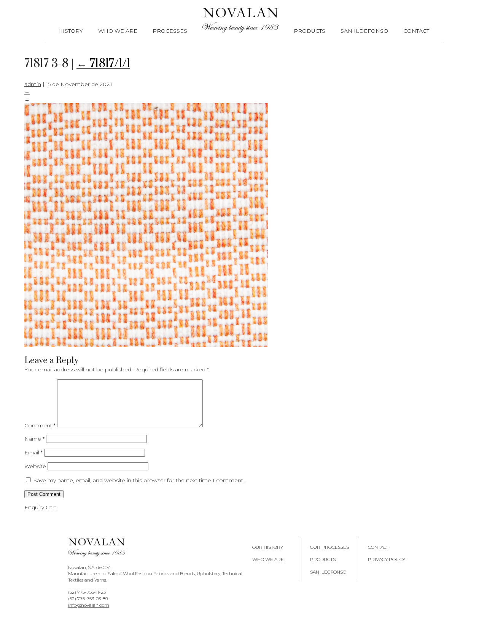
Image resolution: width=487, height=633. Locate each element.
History (70, 30)
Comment (40, 425)
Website (35, 466)
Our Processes (329, 547)
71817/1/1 (103, 63)
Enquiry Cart (40, 507)
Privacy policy (386, 559)
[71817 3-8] (146, 345)
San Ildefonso (364, 30)
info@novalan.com (88, 605)
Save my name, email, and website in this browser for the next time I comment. (138, 480)
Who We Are (117, 30)
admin (32, 84)
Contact (416, 30)
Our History (267, 547)
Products (309, 30)
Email (33, 452)
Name (34, 438)
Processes (170, 30)
